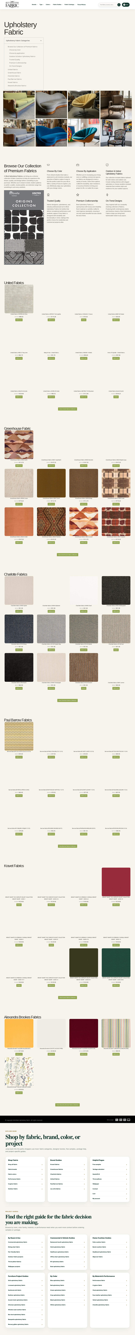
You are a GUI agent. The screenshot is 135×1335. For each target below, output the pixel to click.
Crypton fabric (12, 1184)
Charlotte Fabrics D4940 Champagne (51, 682)
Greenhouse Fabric (14, 73)
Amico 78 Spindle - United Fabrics (116, 352)
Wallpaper (96, 1184)
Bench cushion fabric (99, 1247)
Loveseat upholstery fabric (16, 1285)
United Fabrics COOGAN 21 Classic (84, 314)
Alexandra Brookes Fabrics (17, 86)
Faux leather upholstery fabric (102, 1295)
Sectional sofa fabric (14, 1290)
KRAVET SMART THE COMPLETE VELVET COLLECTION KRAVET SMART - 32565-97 (51, 938)
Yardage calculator (98, 1169)
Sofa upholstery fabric (15, 1280)
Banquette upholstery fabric (17, 1319)
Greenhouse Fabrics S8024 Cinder (19, 537)
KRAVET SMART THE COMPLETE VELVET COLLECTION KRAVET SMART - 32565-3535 (116, 978)
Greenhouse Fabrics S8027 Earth (51, 498)
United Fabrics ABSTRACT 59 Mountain (84, 391)
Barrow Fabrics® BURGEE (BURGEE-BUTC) (51, 828)
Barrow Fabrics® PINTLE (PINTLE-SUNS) (19, 790)
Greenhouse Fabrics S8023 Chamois (51, 537)
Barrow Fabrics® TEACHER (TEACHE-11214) (116, 751)
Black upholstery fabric (57, 1300)
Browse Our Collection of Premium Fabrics (22, 47)
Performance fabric (14, 1179)
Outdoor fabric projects (15, 1257)
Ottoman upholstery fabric (16, 1305)
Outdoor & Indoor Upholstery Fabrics (22, 56)
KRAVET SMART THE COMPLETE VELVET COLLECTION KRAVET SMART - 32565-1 (19, 898)
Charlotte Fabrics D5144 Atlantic (83, 644)
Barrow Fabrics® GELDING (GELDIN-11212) (116, 790)
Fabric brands (12, 1169)
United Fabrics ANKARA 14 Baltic (83, 352)
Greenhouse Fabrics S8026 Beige (83, 498)
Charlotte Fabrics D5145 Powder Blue (51, 644)
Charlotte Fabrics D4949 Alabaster (51, 605)
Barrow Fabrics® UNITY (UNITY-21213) (84, 751)
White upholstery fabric (57, 1305)
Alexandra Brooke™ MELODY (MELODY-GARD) (19, 1087)
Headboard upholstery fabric (102, 1252)
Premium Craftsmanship (17, 63)
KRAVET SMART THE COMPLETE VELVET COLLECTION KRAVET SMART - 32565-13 (51, 978)
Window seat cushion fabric (17, 1309)
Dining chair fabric (14, 1247)
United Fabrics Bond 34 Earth (116, 391)
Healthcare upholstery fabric (59, 1252)
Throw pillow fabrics (14, 1261)
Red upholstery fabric (57, 1285)
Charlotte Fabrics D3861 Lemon (116, 682)
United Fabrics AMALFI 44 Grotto (19, 391)
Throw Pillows (81, 4)
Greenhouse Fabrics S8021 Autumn (116, 537)
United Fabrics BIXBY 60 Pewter (116, 314)
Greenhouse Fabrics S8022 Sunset (83, 537)
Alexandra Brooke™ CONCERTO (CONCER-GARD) (116, 1048)
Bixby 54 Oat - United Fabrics (51, 352)
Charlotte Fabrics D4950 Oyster (19, 605)
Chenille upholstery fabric (101, 1305)
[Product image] (19, 299)
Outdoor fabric (13, 1189)
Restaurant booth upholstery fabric (61, 1242)
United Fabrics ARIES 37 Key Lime (18, 352)
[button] (41, 40)
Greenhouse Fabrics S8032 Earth (19, 460)
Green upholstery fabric (57, 1290)
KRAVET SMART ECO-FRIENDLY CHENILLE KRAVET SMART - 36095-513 (83, 938)
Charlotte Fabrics (14, 76)
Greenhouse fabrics (56, 1169)
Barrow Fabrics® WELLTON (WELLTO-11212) (51, 751)
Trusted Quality (14, 60)
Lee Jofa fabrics (55, 1189)
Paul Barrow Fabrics (15, 79)
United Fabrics (13, 69)
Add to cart (19, 320)
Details (84, 320)
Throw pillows (97, 1179)
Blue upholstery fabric (57, 1280)
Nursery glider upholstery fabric (18, 1324)
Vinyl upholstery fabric (100, 1290)
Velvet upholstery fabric (100, 1300)
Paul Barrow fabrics (56, 1184)
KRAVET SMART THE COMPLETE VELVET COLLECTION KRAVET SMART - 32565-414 (51, 898)
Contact (95, 1189)
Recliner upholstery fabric (16, 1295)
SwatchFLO (96, 1174)
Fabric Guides (57, 4)
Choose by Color (15, 50)
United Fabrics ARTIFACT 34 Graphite (51, 314)
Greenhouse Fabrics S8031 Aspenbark (51, 460)
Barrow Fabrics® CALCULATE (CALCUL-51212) (19, 751)
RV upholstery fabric (56, 1261)
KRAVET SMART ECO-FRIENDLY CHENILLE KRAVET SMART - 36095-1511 (19, 978)
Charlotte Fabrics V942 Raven (18, 682)
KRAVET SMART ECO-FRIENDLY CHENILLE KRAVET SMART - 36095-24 (83, 898)
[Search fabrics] (118, 4)
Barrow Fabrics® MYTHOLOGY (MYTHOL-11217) (51, 790)
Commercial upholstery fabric (17, 1242)
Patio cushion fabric (99, 1242)
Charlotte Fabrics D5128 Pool (116, 644)
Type (40, 4)
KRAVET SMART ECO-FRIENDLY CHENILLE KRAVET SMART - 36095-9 (19, 938)
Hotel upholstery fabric (57, 1247)
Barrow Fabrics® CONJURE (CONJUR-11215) (19, 828)
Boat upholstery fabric (57, 1266)
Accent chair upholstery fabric (17, 1300)
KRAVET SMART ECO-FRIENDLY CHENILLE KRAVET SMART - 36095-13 (116, 938)
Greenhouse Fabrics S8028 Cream (19, 498)
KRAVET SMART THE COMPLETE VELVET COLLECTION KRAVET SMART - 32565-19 (116, 898)
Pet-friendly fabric (14, 1252)
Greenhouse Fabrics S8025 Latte (116, 498)
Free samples (97, 1164)
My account (96, 1198)
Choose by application (17, 53)
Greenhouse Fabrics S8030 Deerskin (83, 460)
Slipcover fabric (98, 1257)
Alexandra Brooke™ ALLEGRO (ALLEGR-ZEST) (18, 1048)
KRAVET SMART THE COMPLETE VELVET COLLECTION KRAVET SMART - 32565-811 (83, 978)
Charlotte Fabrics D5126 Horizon (83, 682)
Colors (48, 4)
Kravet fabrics (54, 1164)
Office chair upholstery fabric (59, 1257)
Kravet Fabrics (13, 82)
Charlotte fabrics (55, 1174)
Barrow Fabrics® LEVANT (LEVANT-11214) (83, 790)
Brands (34, 4)
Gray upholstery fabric (57, 1295)
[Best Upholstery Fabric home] (12, 4)
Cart (94, 1193)
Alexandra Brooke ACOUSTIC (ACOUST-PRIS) (51, 1048)
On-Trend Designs (15, 66)
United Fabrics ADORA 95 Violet (51, 391)
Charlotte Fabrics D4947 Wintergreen (116, 605)
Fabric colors (12, 1174)
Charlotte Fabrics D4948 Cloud (83, 605)
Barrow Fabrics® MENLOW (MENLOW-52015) (83, 828)
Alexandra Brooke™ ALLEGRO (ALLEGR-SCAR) (83, 1048)
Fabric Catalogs (69, 4)
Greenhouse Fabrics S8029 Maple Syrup (116, 460)
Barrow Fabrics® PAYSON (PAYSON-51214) (116, 828)
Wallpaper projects (14, 1266)
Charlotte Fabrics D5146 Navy (19, 644)
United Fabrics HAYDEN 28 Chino (19, 314)
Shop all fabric (12, 1164)
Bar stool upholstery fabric (16, 1314)
